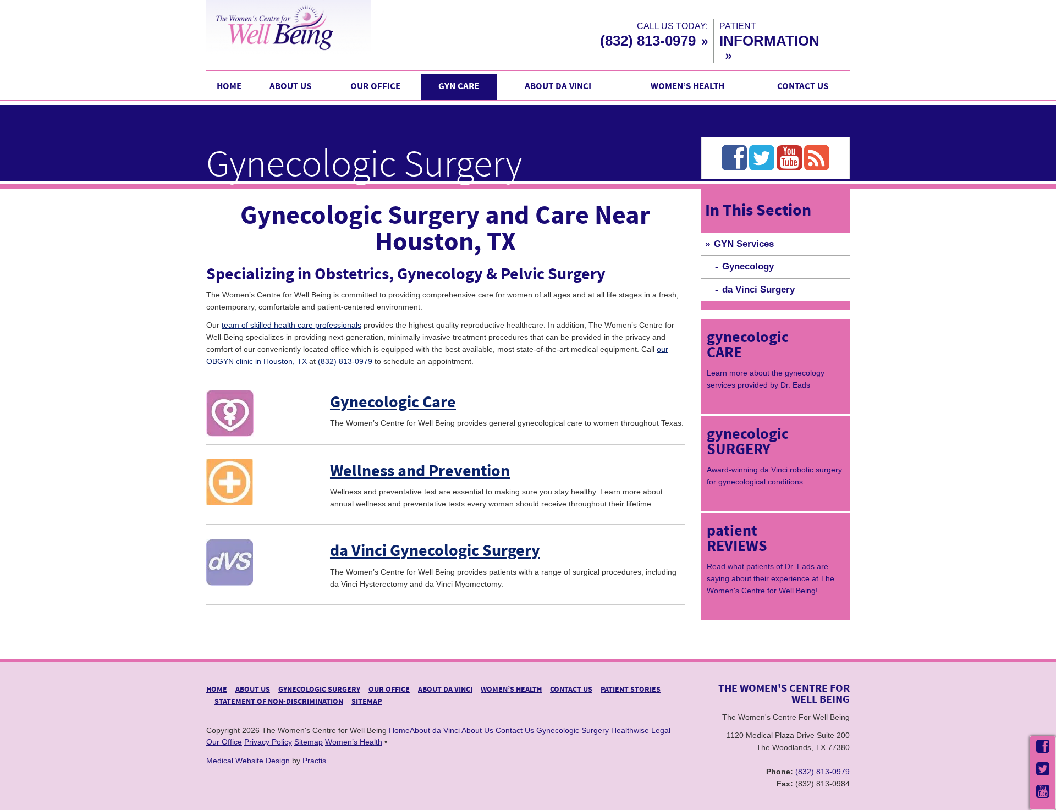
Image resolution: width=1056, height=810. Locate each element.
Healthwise (630, 730)
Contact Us (802, 86)
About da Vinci (558, 86)
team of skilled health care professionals (291, 325)
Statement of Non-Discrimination (279, 701)
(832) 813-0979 (648, 40)
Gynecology (748, 266)
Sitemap (366, 701)
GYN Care (458, 86)
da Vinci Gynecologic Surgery (435, 551)
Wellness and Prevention (420, 471)
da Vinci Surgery (758, 289)
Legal (660, 730)
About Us (290, 86)
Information (769, 40)
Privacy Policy (268, 741)
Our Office (375, 86)
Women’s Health (687, 86)
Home (229, 86)
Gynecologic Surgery (319, 689)
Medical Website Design (248, 760)
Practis (314, 760)
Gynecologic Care (393, 403)
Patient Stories (631, 689)
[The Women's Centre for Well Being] (335, 27)
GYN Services (744, 244)
